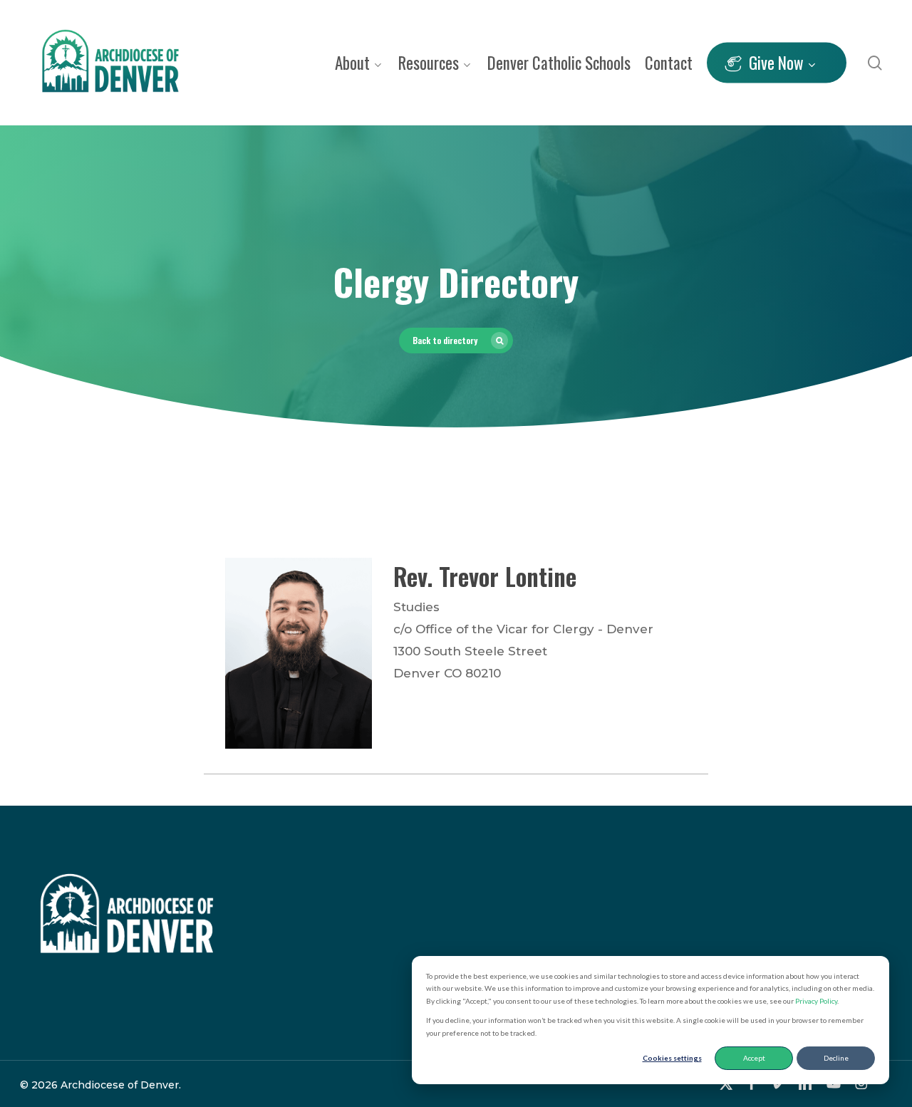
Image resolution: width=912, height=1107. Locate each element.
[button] (456, 340)
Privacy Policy (816, 1001)
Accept (754, 1058)
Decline (836, 1058)
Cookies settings (672, 1058)
